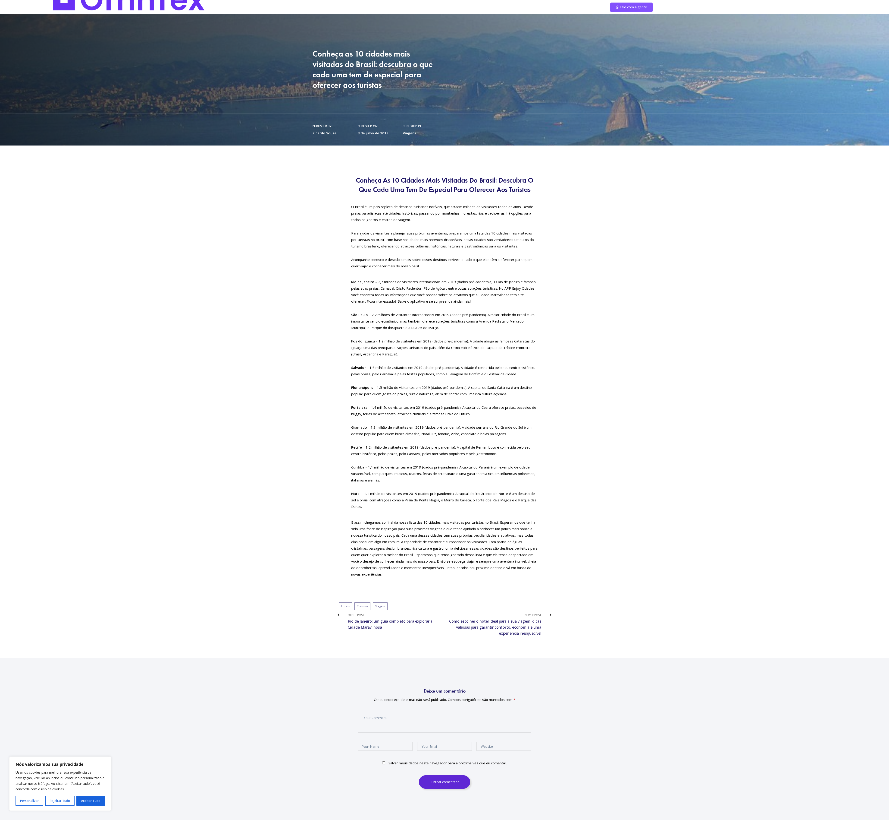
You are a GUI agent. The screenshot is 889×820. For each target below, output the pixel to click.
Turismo (362, 606)
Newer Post (495, 624)
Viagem (380, 606)
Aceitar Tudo (90, 800)
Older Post (390, 621)
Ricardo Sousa (324, 133)
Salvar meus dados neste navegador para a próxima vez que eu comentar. (447, 763)
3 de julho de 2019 (373, 133)
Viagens (409, 133)
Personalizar (29, 800)
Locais (345, 606)
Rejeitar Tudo (60, 800)
